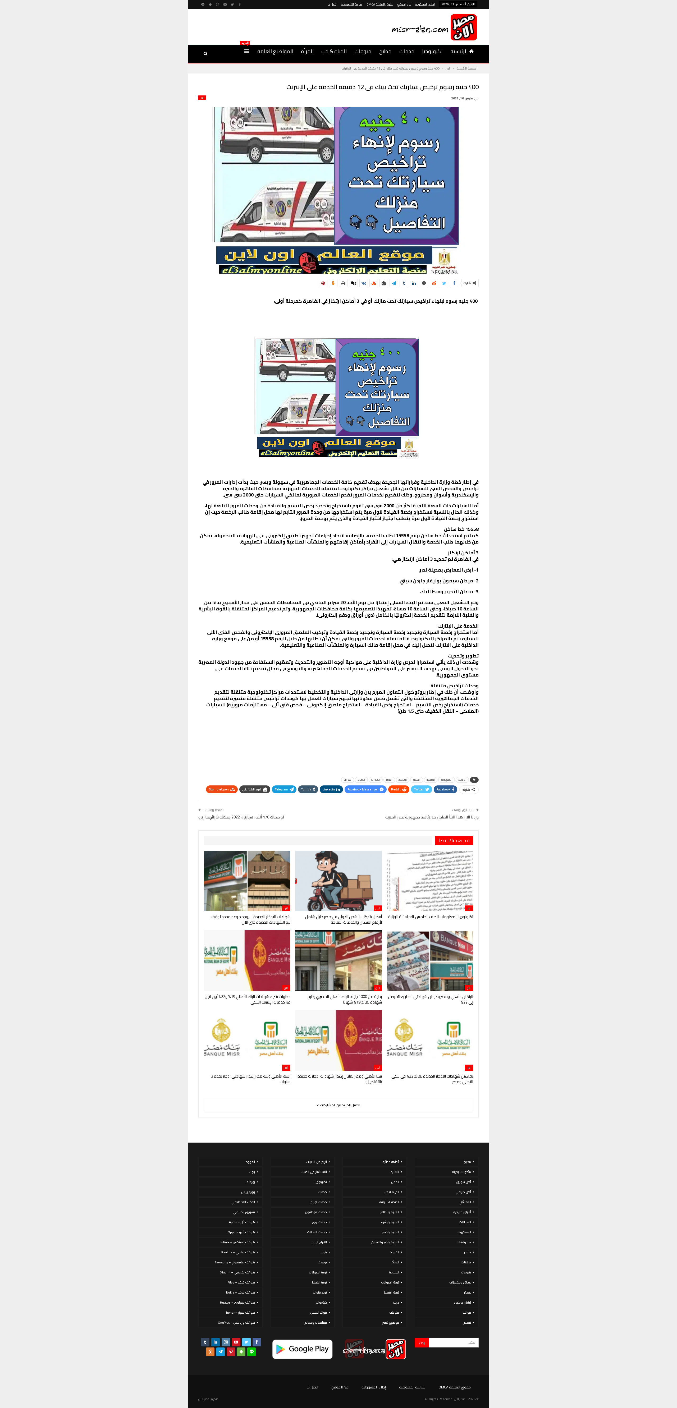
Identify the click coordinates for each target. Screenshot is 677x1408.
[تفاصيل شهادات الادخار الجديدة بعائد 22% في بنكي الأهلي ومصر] (430, 1040)
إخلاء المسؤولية (425, 4)
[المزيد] (246, 51)
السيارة (416, 779)
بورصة (323, 1262)
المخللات (465, 1222)
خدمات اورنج (318, 1202)
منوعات (363, 51)
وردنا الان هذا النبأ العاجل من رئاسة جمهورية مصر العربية (432, 817)
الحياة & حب (334, 51)
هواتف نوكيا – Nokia (240, 1292)
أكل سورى (463, 1182)
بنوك (324, 1252)
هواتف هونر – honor (240, 1312)
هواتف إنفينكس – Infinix (238, 1242)
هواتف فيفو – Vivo (241, 1282)
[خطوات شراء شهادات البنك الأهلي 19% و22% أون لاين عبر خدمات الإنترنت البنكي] (247, 960)
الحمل (395, 1182)
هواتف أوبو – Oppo (241, 1232)
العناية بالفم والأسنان (385, 1242)
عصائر (467, 1292)
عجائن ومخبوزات (460, 1282)
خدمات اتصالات (317, 1232)
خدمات (406, 51)
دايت (396, 1302)
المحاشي (465, 1202)
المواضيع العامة (275, 51)
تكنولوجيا (432, 51)
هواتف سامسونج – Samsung (235, 1262)
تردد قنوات (320, 1292)
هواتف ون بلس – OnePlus (236, 1322)
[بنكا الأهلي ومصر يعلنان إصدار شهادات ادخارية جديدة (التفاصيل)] (338, 1040)
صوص (467, 1252)
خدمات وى (319, 1222)
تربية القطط (391, 1292)
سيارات (347, 779)
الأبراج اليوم (319, 1242)
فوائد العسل (318, 1312)
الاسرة (395, 1172)
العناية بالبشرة (390, 1222)
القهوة (394, 1252)
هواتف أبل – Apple (242, 1222)
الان (202, 97)
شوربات (466, 1272)
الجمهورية (446, 779)
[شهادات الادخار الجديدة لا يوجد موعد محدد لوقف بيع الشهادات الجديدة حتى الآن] (247, 881)
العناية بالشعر (390, 1232)
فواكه (467, 1312)
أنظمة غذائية (390, 1162)
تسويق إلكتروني (244, 1212)
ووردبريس (248, 1192)
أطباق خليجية (462, 1212)
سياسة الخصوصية (352, 4)
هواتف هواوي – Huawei (237, 1302)
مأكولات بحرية (461, 1172)
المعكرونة (464, 1232)
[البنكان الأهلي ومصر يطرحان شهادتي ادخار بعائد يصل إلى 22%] (430, 960)
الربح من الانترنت (316, 1162)
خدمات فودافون (316, 1212)
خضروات (321, 1302)
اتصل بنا (332, 4)
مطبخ (385, 51)
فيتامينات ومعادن (315, 1322)
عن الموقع (404, 4)
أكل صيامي (463, 1192)
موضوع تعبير (390, 1322)
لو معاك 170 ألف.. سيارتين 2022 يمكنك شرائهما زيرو (241, 817)
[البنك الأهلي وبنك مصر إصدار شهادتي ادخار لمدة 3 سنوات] (247, 1040)
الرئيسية (459, 51)
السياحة (394, 1272)
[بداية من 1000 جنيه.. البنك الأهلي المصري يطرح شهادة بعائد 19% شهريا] (338, 960)
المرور (389, 779)
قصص (467, 1322)
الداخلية (431, 779)
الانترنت (462, 779)
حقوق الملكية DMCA (380, 4)
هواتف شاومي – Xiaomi (237, 1272)
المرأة (307, 51)
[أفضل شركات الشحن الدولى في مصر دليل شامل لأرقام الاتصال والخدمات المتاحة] (338, 881)
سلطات (466, 1262)
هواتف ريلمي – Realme (238, 1252)
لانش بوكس (462, 1302)
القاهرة (403, 779)
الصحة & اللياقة (389, 1202)
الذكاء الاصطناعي (243, 1202)
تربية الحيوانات (390, 1282)
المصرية (375, 779)
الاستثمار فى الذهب (314, 1172)
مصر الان (203, 1399)
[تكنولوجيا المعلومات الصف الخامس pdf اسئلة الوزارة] (430, 881)
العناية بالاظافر (389, 1212)
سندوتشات (464, 1242)
